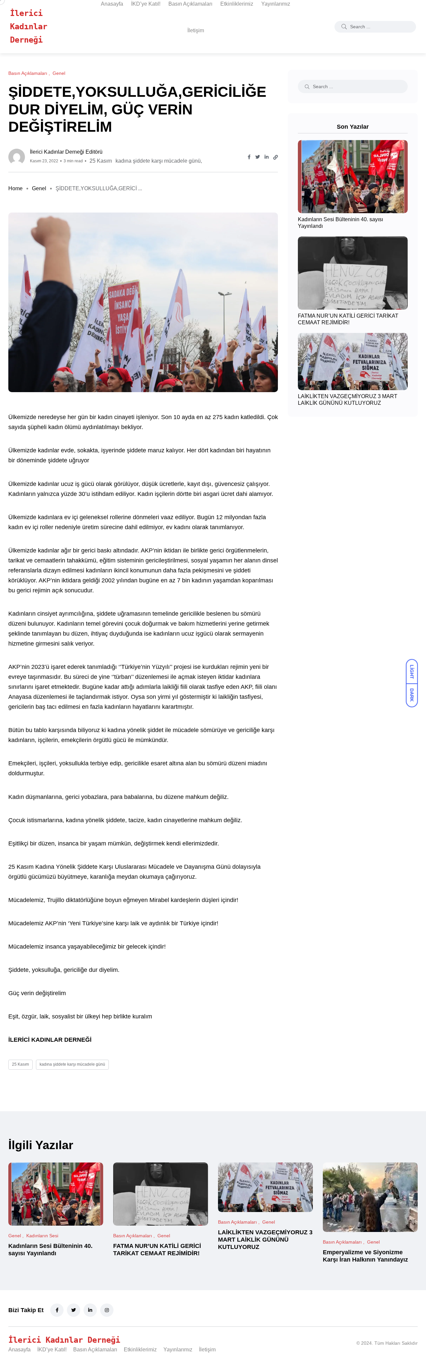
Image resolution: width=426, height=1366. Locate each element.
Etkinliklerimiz (236, 4)
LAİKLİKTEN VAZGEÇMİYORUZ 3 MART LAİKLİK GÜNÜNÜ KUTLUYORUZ (347, 400)
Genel (39, 188)
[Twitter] (73, 1310)
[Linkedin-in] (90, 1310)
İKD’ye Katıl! (145, 4)
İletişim (195, 30)
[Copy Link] (275, 157)
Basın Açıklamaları (190, 4)
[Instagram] (106, 1310)
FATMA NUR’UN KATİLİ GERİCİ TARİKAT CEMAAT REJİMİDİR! (348, 319)
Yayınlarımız (275, 4)
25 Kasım (101, 161)
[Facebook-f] (57, 1310)
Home (15, 188)
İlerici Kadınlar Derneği (28, 27)
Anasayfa (112, 4)
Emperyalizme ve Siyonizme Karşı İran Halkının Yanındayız (365, 1256)
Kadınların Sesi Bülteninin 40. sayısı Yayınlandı (50, 1250)
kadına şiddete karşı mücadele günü (158, 161)
